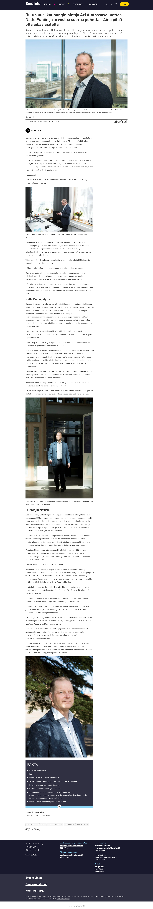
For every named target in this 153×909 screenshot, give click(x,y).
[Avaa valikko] (107, 4)
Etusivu (47, 4)
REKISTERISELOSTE (63, 899)
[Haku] (111, 4)
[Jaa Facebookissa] (115, 121)
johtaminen (69, 825)
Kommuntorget (35, 890)
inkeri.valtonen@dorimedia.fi (105, 857)
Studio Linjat (34, 877)
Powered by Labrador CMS (76, 906)
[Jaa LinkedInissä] (122, 121)
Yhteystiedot (99, 866)
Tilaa (124, 4)
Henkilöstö (99, 869)
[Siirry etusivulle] (33, 4)
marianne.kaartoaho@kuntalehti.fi (107, 848)
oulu (43, 825)
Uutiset (61, 4)
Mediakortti (99, 871)
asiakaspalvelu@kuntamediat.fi (71, 846)
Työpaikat (77, 4)
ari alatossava (82, 825)
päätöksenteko (33, 825)
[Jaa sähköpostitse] (125, 121)
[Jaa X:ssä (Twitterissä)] (119, 121)
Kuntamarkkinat (36, 884)
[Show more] (59, 806)
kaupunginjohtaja (55, 825)
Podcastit (94, 4)
